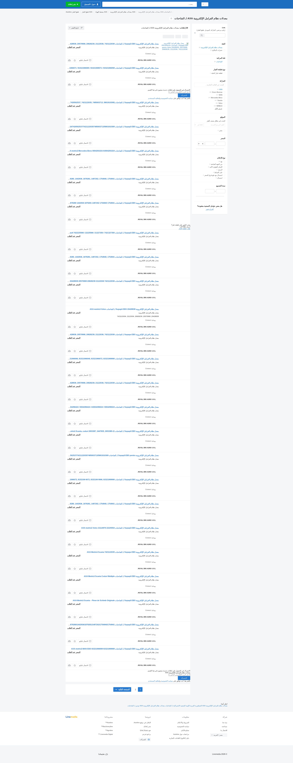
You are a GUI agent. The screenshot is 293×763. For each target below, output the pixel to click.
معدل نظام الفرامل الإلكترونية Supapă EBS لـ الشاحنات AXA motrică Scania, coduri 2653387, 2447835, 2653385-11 (111, 431)
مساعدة (224, 726)
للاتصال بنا (224, 730)
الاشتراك (184, 95)
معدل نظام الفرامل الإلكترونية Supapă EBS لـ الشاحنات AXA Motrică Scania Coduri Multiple (121, 576)
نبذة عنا (224, 722)
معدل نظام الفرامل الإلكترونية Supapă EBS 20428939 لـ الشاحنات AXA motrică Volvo (124, 309)
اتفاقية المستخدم (154, 98)
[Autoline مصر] (219, 4)
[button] (75, 60)
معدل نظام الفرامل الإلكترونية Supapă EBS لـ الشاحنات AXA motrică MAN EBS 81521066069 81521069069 (115, 649)
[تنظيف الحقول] (195, 33)
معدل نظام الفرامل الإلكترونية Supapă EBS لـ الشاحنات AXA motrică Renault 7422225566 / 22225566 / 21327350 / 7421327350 (107, 233)
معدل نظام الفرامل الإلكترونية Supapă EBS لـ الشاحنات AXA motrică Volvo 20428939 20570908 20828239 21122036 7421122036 (106, 281)
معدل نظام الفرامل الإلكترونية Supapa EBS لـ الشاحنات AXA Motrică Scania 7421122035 (123, 552)
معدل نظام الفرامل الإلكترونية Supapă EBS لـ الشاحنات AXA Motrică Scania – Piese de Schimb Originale (116, 600)
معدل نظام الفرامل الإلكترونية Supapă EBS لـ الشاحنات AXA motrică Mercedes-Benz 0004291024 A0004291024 (113, 151)
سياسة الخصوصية (167, 98)
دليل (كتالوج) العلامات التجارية (179, 738)
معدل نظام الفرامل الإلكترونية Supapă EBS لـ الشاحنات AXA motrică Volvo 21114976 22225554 (120, 528)
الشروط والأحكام (183, 722)
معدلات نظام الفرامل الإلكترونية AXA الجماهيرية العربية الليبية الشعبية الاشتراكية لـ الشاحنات (196, 706)
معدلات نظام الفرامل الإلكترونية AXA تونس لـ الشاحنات (146, 706)
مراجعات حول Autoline (181, 734)
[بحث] (194, 4)
